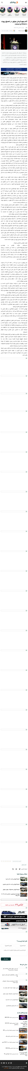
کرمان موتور (24, 864)
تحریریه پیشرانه (21, 30)
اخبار (26, 27)
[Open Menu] (25, 2)
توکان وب (6, 1068)
